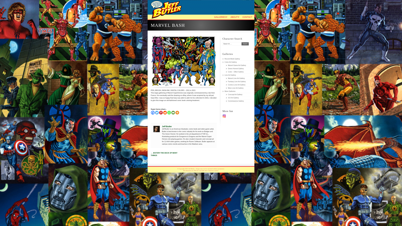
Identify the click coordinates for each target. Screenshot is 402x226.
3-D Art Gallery (233, 98)
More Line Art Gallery (236, 88)
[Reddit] (165, 112)
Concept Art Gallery (235, 94)
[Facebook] (153, 112)
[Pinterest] (161, 112)
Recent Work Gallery (232, 59)
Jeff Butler (167, 126)
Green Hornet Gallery (236, 68)
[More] (177, 112)
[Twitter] (157, 112)
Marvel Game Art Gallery (237, 65)
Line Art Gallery (230, 75)
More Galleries (230, 91)
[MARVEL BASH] (184, 61)
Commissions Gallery (236, 101)
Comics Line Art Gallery (236, 85)
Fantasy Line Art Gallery (237, 81)
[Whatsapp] (169, 112)
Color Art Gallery (231, 62)
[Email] (173, 112)
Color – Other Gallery (236, 72)
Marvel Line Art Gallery (236, 78)
